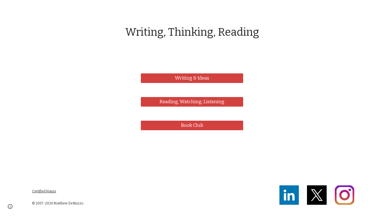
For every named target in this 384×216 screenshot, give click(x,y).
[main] (192, 32)
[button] (10, 206)
